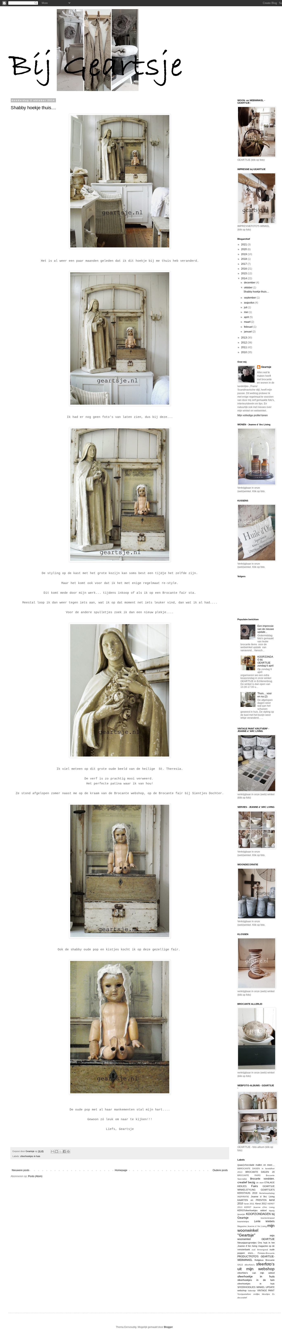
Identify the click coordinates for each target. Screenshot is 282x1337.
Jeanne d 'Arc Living (263, 1196)
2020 (244, 249)
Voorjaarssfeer (244, 1294)
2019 (244, 254)
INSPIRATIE (243, 1197)
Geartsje (266, 367)
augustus (249, 302)
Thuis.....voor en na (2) (264, 695)
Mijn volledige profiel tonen (252, 415)
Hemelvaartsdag (267, 1193)
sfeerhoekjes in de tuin (256, 1280)
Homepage (121, 1170)
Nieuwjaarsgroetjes (247, 1242)
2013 (244, 337)
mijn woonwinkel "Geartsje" (256, 1230)
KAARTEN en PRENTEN (252, 1200)
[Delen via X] (60, 1151)
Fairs (254, 1186)
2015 (244, 273)
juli (246, 307)
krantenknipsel (268, 1218)
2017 (244, 264)
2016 (244, 268)
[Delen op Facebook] (64, 1151)
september (250, 297)
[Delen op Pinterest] (68, 1151)
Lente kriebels (264, 1221)
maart (247, 321)
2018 (244, 259)
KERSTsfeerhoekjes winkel (252, 1210)
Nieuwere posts (20, 1170)
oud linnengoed (260, 1249)
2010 (244, 352)
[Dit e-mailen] (53, 1151)
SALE (240, 1265)
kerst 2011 (249, 1204)
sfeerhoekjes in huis (30, 1156)
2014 (244, 278)
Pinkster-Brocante (266, 1253)
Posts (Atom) (35, 1176)
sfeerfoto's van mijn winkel (256, 1273)
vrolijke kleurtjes (261, 1294)
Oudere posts (220, 1170)
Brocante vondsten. (262, 1178)
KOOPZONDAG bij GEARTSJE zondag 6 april (265, 661)
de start (260, 1182)
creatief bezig (246, 1182)
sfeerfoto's (250, 1265)
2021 (244, 244)
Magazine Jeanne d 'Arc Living (252, 1226)
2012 (244, 342)
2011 (244, 347)
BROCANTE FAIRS (249, 1175)
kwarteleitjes (243, 1221)
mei (246, 312)
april (247, 317)
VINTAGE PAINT (266, 1290)
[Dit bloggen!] (57, 1151)
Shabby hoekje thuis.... (33, 107)
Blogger (168, 1327)
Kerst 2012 (261, 1203)
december (250, 282)
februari (248, 326)
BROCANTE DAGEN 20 (260, 1172)
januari (248, 331)
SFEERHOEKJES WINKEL (251, 1287)
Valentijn (252, 1290)
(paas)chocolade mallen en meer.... (256, 1165)
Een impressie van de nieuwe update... (265, 629)
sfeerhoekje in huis (256, 1276)
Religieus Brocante (265, 1260)
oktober (248, 287)
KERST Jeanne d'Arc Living (259, 1207)
